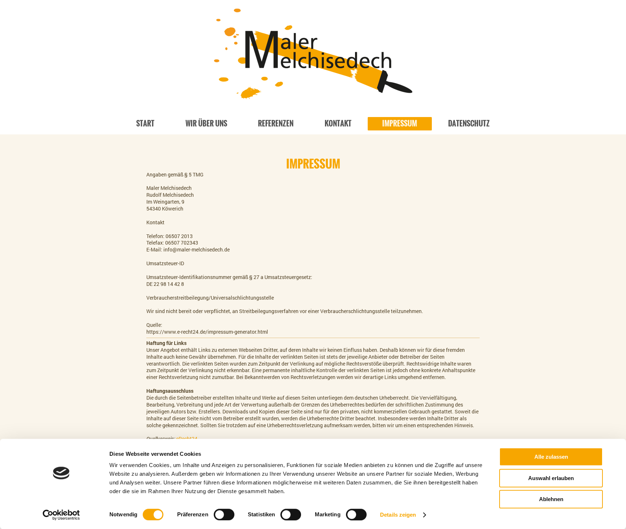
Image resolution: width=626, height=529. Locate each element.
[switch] (224, 514)
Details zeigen (398, 515)
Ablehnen (551, 499)
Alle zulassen (551, 457)
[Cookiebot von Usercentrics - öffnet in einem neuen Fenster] (61, 514)
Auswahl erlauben (551, 478)
